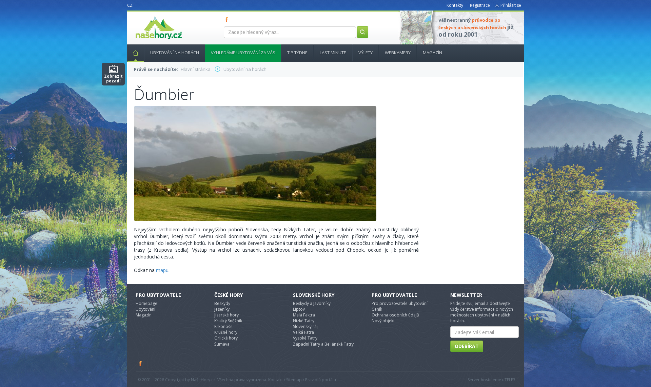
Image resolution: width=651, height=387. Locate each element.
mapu (162, 270)
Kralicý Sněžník (228, 321)
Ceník (377, 309)
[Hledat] (362, 32)
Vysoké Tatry (305, 338)
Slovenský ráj (305, 326)
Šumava (222, 344)
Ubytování (145, 309)
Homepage (146, 303)
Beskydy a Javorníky (312, 303)
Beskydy (222, 303)
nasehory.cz (146, 16)
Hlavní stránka (135, 53)
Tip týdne (297, 53)
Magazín (432, 53)
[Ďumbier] (255, 163)
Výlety (365, 53)
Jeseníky (222, 309)
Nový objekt (383, 321)
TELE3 (510, 380)
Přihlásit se (510, 5)
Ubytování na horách (174, 53)
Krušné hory (225, 332)
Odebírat (467, 346)
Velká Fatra (303, 332)
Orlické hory (226, 338)
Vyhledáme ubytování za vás (243, 53)
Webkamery (398, 53)
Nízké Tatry (303, 321)
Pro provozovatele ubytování (400, 303)
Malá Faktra (304, 315)
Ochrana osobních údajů (395, 315)
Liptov (299, 309)
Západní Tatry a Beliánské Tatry (323, 344)
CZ (130, 5)
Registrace (480, 5)
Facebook (140, 363)
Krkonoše (223, 326)
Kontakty (455, 5)
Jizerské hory (226, 315)
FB (228, 19)
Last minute (333, 53)
